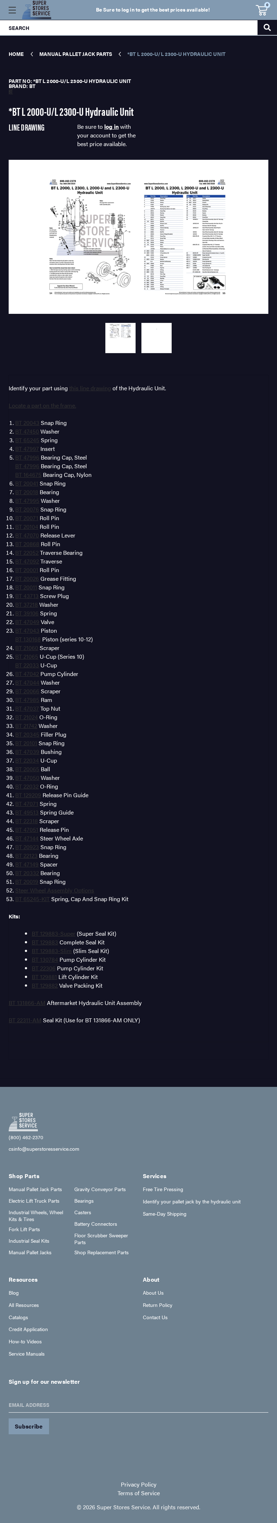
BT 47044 (27, 682)
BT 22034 (27, 760)
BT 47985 (27, 699)
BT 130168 (28, 639)
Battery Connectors (95, 1223)
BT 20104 (26, 526)
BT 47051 (26, 829)
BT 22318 (26, 821)
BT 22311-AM (25, 1020)
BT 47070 (27, 535)
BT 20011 (26, 587)
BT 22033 (27, 665)
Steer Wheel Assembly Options (54, 890)
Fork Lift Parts (24, 1229)
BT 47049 (27, 622)
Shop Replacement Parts (101, 1252)
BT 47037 (27, 708)
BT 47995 (27, 500)
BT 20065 (27, 769)
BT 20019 (26, 881)
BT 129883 (45, 942)
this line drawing (90, 388)
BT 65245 (27, 440)
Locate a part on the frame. (42, 405)
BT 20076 (27, 509)
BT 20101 (26, 743)
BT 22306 (44, 968)
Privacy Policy (139, 1484)
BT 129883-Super (53, 933)
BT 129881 (44, 977)
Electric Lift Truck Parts (34, 1200)
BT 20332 (27, 873)
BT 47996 (27, 457)
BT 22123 (26, 855)
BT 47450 (27, 431)
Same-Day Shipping (164, 1213)
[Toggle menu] (12, 10)
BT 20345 (27, 734)
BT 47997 (27, 448)
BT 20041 (26, 483)
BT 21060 (26, 648)
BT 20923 (27, 847)
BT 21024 (26, 717)
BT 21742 (26, 725)
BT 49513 (27, 812)
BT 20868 (27, 544)
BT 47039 (27, 751)
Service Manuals (27, 1353)
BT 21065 (26, 656)
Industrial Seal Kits (29, 1240)
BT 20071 (26, 518)
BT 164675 (28, 474)
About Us (153, 1292)
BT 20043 (27, 422)
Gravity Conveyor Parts (100, 1189)
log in (111, 126)
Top (255, 1362)
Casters (82, 1212)
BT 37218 (26, 604)
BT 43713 (27, 596)
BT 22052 (27, 552)
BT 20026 (27, 578)
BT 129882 (45, 985)
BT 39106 (27, 613)
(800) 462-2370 (26, 1137)
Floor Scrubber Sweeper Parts (101, 1239)
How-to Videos (25, 1341)
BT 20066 (27, 691)
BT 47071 (26, 803)
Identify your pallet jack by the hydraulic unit (192, 1201)
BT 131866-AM (27, 1002)
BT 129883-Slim (52, 951)
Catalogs (18, 1317)
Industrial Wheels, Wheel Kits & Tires (36, 1216)
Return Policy (157, 1305)
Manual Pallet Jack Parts (35, 1189)
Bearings (84, 1200)
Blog (14, 1292)
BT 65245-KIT (32, 899)
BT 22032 (27, 786)
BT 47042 (27, 674)
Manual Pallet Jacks (30, 1252)
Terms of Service (139, 1493)
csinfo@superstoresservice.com (44, 1148)
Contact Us (155, 1317)
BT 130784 (45, 959)
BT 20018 (26, 492)
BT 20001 (26, 570)
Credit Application (28, 1329)
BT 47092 (27, 561)
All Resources (24, 1305)
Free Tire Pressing (163, 1189)
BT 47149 (27, 864)
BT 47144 (27, 838)
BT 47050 (27, 777)
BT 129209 (28, 795)
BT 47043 (27, 630)
